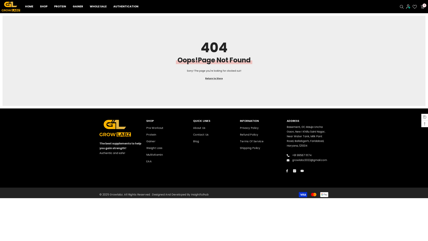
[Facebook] (287, 170)
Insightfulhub (200, 194)
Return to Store (214, 78)
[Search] (401, 7)
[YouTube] (302, 170)
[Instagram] (294, 170)
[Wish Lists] (415, 7)
